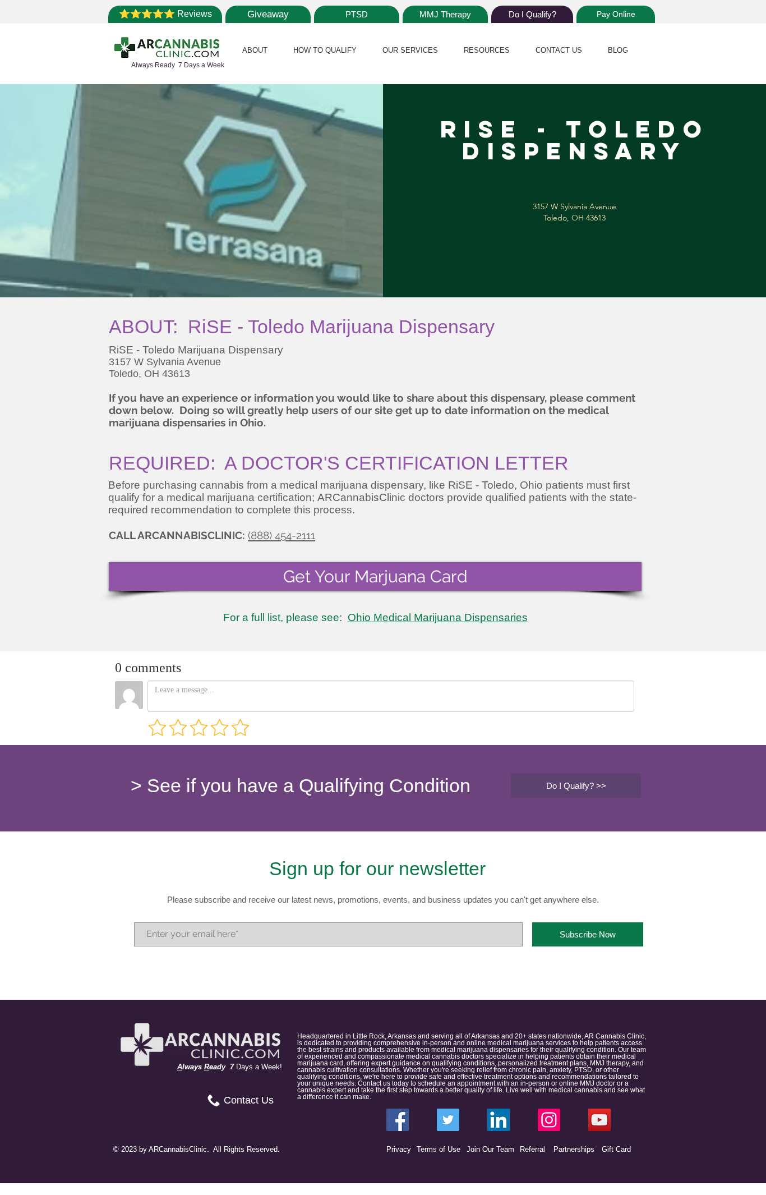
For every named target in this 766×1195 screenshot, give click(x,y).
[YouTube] (599, 1120)
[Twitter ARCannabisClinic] (448, 1120)
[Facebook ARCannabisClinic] (397, 1120)
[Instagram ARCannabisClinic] (549, 1120)
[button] (254, 50)
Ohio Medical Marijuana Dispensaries (438, 617)
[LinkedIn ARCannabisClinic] (498, 1120)
